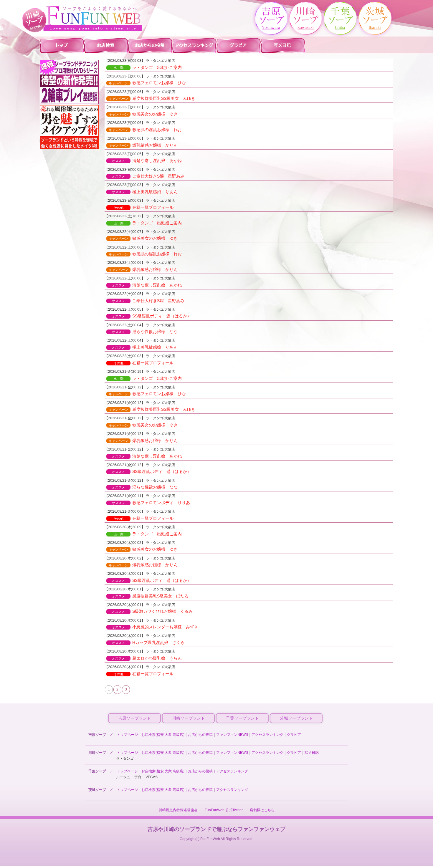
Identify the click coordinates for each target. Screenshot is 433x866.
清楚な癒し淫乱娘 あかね (147, 160)
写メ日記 (312, 753)
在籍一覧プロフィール (144, 207)
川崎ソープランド (188, 718)
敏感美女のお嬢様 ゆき (143, 114)
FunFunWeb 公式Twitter (224, 810)
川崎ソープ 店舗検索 (106, 45)
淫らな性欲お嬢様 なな (145, 331)
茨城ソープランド (296, 718)
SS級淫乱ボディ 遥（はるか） (151, 316)
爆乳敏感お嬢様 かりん (143, 145)
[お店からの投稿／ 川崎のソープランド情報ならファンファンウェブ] (93, 18)
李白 (137, 777)
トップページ (127, 735)
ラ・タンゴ (125, 758)
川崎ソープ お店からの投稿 (150, 45)
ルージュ (123, 777)
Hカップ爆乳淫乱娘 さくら (148, 642)
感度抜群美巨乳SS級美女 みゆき (152, 98)
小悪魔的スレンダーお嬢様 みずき (155, 627)
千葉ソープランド (242, 718)
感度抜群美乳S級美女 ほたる (150, 596)
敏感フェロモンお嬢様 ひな (147, 82)
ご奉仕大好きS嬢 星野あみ (148, 176)
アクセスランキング (267, 735)
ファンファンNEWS (232, 735)
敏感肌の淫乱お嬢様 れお (145, 129)
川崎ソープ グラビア (238, 45)
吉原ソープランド (134, 718)
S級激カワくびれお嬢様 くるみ (152, 611)
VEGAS (152, 777)
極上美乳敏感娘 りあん (145, 191)
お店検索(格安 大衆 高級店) (162, 735)
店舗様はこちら (262, 810)
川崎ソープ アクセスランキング (194, 45)
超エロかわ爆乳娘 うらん (147, 658)
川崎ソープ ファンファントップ (62, 45)
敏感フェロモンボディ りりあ (151, 502)
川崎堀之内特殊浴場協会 (178, 810)
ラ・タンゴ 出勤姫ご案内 (148, 67)
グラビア (294, 735)
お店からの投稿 (200, 735)
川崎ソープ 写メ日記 (283, 45)
